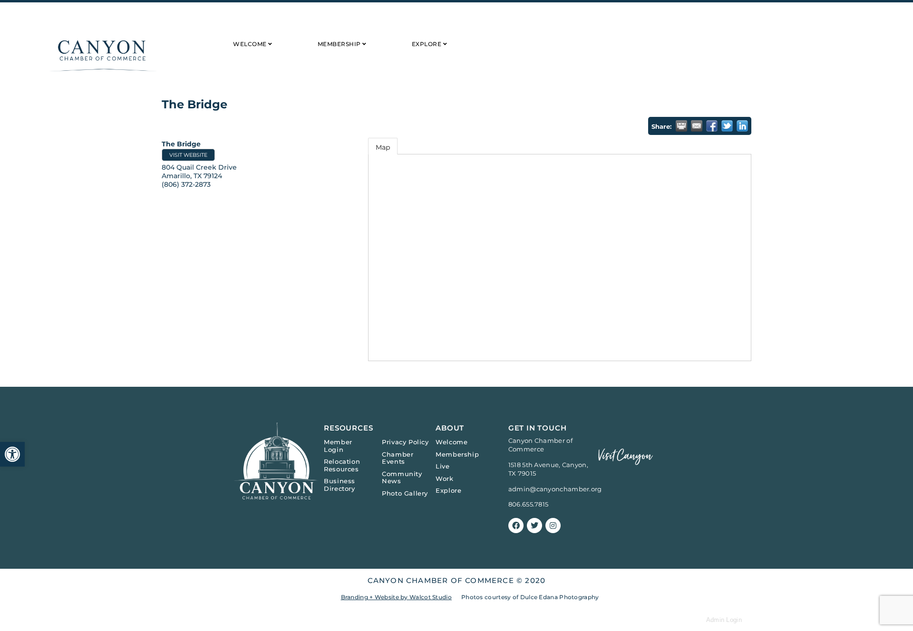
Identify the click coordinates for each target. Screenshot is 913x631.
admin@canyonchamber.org (555, 489)
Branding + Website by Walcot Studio (396, 597)
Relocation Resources (342, 465)
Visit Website (188, 155)
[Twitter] (534, 525)
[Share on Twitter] (727, 126)
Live (442, 466)
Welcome (451, 442)
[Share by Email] (696, 126)
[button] (12, 454)
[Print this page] (681, 126)
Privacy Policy (405, 442)
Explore (448, 490)
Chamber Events (397, 458)
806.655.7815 (528, 504)
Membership (457, 454)
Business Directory (339, 484)
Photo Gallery (405, 493)
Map (383, 147)
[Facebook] (516, 525)
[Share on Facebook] (712, 126)
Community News (402, 477)
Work (444, 478)
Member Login (338, 445)
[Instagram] (553, 525)
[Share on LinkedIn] (742, 126)
